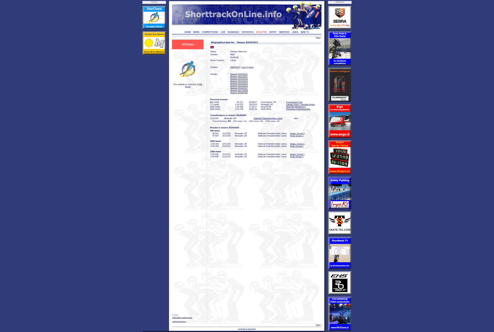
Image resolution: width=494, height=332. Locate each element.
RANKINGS (233, 32)
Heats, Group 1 (297, 133)
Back (318, 38)
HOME (187, 32)
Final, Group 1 (296, 136)
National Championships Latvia (268, 118)
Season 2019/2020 (239, 92)
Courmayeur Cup (294, 102)
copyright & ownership (247, 329)
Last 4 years (248, 67)
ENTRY (273, 32)
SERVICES (284, 32)
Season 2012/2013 (239, 79)
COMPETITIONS (210, 32)
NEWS (196, 32)
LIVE (223, 32)
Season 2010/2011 (239, 74)
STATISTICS (248, 32)
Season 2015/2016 (239, 86)
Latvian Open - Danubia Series (300, 104)
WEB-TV (305, 32)
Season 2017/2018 (239, 90)
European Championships (298, 109)
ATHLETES (261, 32)
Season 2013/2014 (239, 81)
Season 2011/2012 (239, 76)
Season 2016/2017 (239, 88)
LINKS (295, 32)
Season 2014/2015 (239, 83)
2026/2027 (235, 67)
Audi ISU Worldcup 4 (295, 107)
